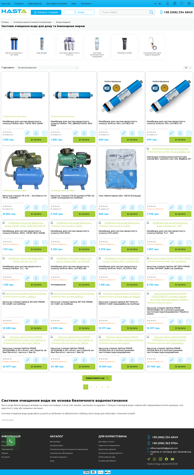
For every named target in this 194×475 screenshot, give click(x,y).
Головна (5, 22)
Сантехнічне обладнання (61, 453)
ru (159, 4)
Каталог (56, 436)
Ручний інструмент (58, 457)
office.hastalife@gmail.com (164, 448)
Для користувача (112, 436)
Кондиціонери (56, 445)
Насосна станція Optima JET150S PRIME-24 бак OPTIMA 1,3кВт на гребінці (168, 267)
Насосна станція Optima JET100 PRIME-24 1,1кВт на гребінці (72, 303)
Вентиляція (55, 442)
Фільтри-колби (124, 53)
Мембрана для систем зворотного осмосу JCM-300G (70, 232)
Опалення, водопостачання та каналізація (32, 22)
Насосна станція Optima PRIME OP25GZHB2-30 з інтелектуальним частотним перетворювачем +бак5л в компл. (167, 311)
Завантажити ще (95, 378)
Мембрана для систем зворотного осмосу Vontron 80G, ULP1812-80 (70, 267)
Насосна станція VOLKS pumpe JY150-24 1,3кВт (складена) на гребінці (72, 197)
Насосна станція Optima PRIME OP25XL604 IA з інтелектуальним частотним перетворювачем (164, 350)
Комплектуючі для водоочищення (152, 54)
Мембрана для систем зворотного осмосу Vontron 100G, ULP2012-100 (118, 267)
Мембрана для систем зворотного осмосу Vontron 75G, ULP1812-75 (166, 122)
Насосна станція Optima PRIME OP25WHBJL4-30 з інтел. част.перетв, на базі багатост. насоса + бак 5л (24, 350)
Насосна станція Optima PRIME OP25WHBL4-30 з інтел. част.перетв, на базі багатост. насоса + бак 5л (72, 350)
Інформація (10, 436)
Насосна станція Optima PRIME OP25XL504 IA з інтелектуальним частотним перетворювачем (116, 350)
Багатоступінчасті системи (14, 54)
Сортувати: (7, 67)
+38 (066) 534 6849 (178, 12)
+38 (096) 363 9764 (165, 443)
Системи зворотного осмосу (69, 54)
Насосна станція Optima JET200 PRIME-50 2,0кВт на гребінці (24, 303)
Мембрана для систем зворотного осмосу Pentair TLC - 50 (22, 267)
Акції (52, 461)
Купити (37, 139)
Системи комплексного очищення (97, 55)
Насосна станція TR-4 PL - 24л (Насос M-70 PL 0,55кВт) (25, 197)
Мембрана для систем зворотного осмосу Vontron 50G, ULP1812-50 (118, 122)
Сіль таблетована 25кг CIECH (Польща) (120, 196)
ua (155, 4)
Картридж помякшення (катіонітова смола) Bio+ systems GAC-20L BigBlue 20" (169, 158)
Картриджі (42, 53)
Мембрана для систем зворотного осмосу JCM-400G (118, 232)
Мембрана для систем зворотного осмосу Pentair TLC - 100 (166, 232)
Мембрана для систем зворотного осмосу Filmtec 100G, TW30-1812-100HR (24, 232)
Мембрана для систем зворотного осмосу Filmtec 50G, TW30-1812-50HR (23, 122)
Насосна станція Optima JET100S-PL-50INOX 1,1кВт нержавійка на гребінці (119, 303)
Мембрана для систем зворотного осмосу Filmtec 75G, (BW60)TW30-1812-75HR (72, 123)
